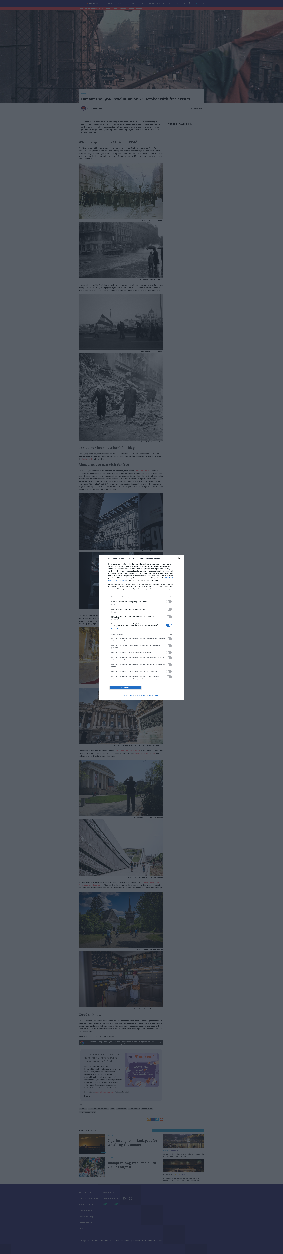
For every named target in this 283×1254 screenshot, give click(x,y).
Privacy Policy (154, 695)
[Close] (180, 559)
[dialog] (141, 627)
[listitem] (141, 597)
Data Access (141, 695)
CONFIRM (125, 687)
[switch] (169, 601)
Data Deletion (129, 695)
